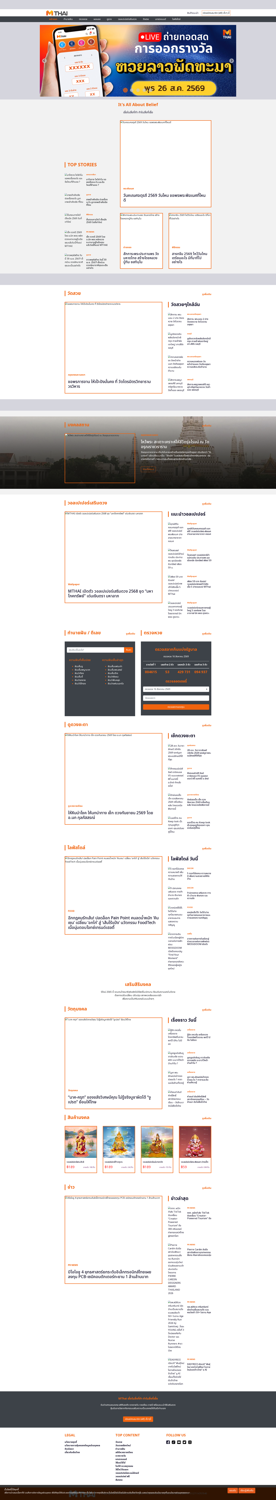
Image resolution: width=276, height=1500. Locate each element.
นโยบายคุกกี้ (71, 1442)
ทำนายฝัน (68, 19)
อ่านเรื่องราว (148, 469)
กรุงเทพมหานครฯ (76, 375)
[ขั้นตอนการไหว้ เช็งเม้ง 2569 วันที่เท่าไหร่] (74, 218)
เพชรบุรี (190, 379)
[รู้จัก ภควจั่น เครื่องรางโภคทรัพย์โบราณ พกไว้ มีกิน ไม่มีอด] (176, 1037)
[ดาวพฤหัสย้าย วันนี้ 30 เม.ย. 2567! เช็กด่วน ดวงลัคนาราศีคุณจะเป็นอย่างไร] (74, 260)
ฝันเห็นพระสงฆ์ (115, 670)
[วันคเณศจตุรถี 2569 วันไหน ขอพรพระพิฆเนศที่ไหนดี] (165, 152)
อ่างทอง (127, 247)
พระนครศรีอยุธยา (194, 314)
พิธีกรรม (89, 214)
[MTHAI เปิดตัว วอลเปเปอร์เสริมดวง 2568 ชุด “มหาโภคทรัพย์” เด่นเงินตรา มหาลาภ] (113, 546)
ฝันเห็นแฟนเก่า (115, 666)
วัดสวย (146, 19)
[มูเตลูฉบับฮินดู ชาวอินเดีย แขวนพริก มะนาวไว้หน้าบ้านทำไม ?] (176, 1058)
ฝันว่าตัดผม (113, 676)
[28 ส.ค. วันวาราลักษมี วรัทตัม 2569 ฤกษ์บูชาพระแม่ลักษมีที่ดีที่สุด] (176, 752)
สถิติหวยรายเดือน (124, 1452)
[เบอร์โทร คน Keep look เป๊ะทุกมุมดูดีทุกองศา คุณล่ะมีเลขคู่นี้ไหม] (176, 825)
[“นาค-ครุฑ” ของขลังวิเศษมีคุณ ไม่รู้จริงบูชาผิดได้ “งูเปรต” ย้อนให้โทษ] (113, 1052)
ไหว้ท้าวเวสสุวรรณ (124, 1466)
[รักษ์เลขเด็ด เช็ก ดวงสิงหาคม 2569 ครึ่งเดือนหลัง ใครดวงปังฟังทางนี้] (176, 802)
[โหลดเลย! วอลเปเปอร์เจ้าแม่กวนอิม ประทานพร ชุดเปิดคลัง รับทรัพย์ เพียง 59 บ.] (176, 559)
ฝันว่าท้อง (79, 673)
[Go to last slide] (44, 60)
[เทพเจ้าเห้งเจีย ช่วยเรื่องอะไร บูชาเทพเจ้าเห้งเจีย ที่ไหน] (74, 198)
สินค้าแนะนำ (192, 13)
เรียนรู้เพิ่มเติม (246, 1490)
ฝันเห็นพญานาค (82, 670)
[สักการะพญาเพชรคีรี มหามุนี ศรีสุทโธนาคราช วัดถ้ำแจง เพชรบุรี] (176, 385)
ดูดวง (88, 194)
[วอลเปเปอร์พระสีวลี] (81, 1142)
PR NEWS (90, 232)
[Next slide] (231, 60)
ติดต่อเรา (69, 1449)
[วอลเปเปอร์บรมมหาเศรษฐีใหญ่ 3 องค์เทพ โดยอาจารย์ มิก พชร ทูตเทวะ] (176, 610)
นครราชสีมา (91, 174)
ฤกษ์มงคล (191, 745)
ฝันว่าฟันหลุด (114, 680)
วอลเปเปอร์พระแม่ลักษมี (127, 1473)
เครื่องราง (191, 1029)
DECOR (190, 868)
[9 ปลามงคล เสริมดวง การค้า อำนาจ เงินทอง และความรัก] (176, 893)
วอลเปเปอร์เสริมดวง (127, 19)
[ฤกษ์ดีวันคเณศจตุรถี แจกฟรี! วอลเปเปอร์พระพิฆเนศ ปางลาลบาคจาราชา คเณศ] (176, 532)
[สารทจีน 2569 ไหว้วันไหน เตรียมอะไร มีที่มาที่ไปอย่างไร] (190, 228)
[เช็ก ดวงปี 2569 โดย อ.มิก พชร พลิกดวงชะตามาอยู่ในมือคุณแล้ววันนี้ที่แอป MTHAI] (74, 239)
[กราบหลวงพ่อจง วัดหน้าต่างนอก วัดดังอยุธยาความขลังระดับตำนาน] (176, 364)
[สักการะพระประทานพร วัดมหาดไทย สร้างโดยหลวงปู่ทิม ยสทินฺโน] (141, 228)
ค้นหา (128, 650)
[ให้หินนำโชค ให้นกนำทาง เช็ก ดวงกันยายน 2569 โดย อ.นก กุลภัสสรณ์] (113, 767)
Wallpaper (74, 584)
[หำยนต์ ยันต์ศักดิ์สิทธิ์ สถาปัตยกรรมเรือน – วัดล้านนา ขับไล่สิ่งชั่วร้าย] (176, 1099)
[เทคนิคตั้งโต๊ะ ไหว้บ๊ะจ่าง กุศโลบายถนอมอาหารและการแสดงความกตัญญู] (176, 916)
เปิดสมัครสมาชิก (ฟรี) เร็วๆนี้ (138, 1419)
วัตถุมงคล (73, 1090)
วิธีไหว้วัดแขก (121, 1469)
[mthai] (56, 12)
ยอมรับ (232, 1490)
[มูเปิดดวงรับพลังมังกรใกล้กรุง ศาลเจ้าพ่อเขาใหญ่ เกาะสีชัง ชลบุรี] (176, 341)
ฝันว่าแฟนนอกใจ (116, 683)
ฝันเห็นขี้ (79, 676)
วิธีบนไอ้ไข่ (120, 1462)
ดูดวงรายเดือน (75, 806)
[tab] (125, 90)
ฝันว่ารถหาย (80, 680)
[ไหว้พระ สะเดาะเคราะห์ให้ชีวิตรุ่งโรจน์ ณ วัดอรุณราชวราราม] (100, 458)
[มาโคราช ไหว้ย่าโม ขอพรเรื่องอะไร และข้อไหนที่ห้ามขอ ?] (74, 178)
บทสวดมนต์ (160, 19)
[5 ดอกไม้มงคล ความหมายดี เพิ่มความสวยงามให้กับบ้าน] (176, 874)
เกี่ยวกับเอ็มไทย (72, 1452)
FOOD (71, 911)
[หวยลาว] (138, 95)
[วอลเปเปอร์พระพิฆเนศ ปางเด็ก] (195, 1142)
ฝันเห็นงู (79, 666)
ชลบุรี (189, 333)
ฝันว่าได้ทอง (80, 683)
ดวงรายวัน (120, 1456)
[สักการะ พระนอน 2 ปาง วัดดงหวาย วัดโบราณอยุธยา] (176, 319)
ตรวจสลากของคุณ (176, 707)
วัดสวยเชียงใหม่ (123, 1445)
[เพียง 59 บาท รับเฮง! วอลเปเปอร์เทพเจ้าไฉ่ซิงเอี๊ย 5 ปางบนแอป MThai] (176, 585)
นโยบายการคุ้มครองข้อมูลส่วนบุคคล (82, 1445)
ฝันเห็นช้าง (113, 673)
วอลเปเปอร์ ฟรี (122, 1476)
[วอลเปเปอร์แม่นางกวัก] (157, 1142)
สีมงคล (118, 1480)
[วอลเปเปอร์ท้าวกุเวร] (119, 1142)
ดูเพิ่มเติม (206, 294)
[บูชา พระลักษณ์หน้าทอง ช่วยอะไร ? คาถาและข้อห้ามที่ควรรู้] (176, 1077)
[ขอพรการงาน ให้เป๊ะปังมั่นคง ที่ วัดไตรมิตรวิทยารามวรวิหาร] (113, 336)
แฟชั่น (189, 933)
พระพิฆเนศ (128, 188)
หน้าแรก (53, 19)
